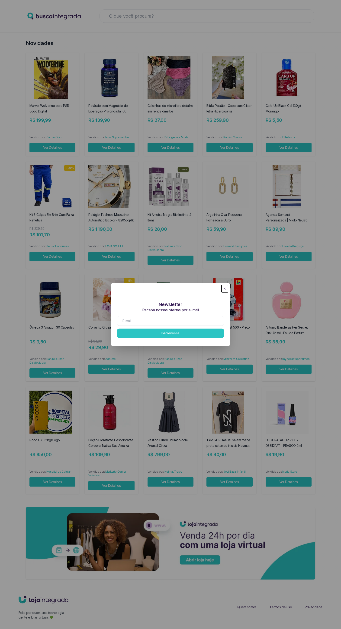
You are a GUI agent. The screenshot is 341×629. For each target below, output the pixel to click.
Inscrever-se (170, 333)
